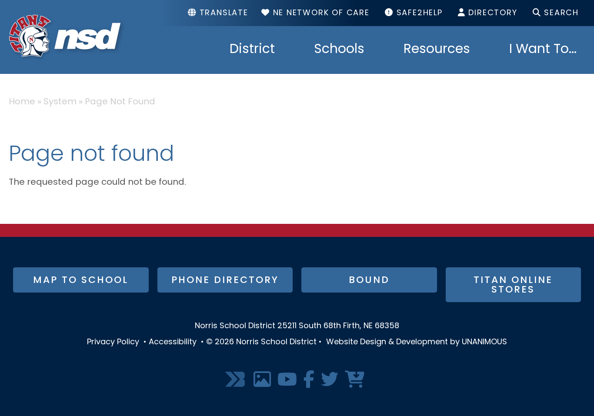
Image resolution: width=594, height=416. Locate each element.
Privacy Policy (113, 342)
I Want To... (543, 50)
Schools (339, 50)
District (252, 50)
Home (22, 102)
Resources (437, 50)
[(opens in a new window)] (236, 380)
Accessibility (173, 342)
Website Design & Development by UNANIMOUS (416, 342)
